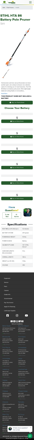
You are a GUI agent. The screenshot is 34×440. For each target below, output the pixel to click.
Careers (6, 290)
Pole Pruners (10, 7)
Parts (5, 286)
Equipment (7, 278)
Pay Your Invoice (8, 302)
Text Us (16, 216)
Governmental (8, 298)
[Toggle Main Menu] (30, 2)
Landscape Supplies (9, 310)
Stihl (4, 7)
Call (7, 215)
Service (6, 282)
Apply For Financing (9, 306)
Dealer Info (7, 294)
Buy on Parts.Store (18, 102)
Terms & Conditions (17, 324)
